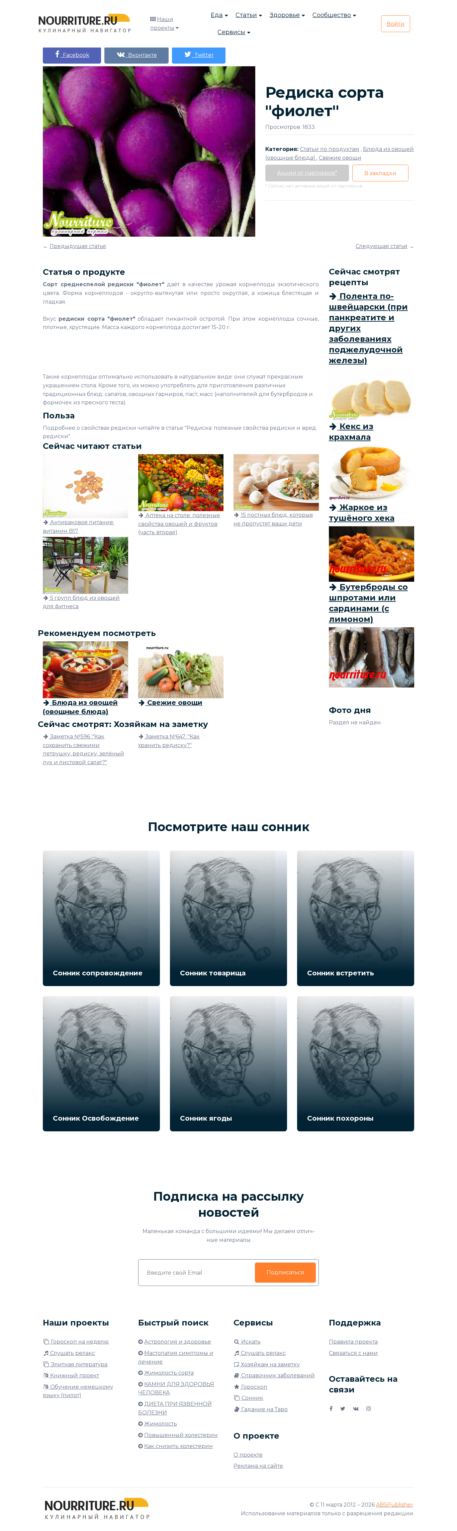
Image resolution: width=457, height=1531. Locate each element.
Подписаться (285, 1272)
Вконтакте (141, 55)
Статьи (246, 15)
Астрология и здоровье (177, 1342)
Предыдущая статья (78, 246)
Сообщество (331, 15)
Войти (395, 24)
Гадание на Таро (264, 1409)
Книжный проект (74, 1375)
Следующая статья (381, 246)
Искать (250, 1342)
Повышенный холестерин (181, 1435)
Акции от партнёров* (307, 173)
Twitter (203, 55)
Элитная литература (78, 1364)
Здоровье (285, 15)
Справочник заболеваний (277, 1375)
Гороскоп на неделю (79, 1342)
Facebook (74, 55)
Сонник (251, 1398)
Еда (217, 15)
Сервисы (231, 32)
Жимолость (160, 1424)
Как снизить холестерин (178, 1446)
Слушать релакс (72, 1353)
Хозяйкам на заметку (270, 1364)
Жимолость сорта (169, 1373)
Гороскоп (253, 1387)
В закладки (380, 173)
